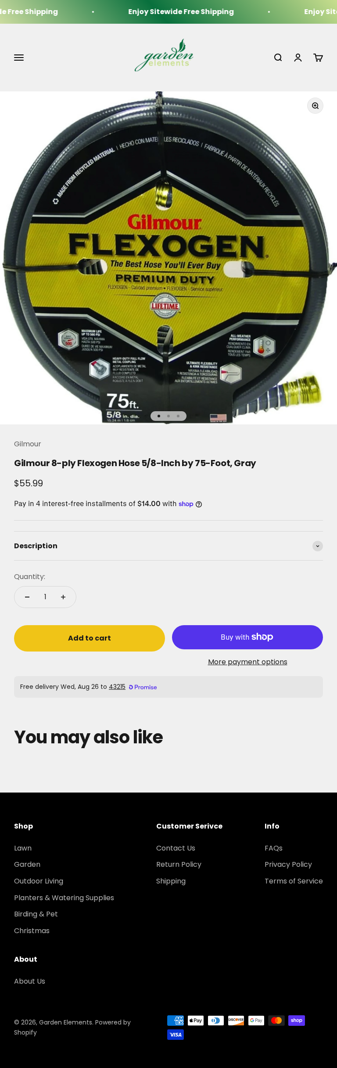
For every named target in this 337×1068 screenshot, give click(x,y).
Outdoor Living (38, 881)
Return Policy (178, 864)
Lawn (23, 848)
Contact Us (175, 848)
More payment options (247, 662)
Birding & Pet (36, 914)
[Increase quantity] (63, 597)
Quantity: (29, 577)
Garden (27, 864)
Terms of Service (294, 881)
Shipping (171, 881)
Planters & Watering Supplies (64, 898)
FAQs (274, 848)
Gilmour (27, 444)
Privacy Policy (288, 864)
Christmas (32, 931)
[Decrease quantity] (27, 597)
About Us (29, 981)
